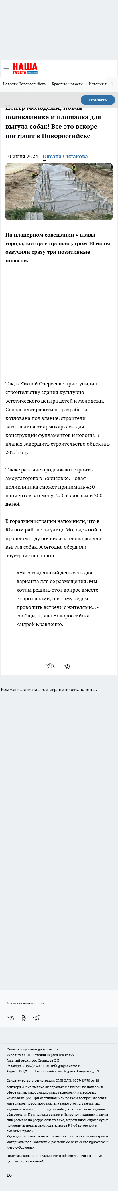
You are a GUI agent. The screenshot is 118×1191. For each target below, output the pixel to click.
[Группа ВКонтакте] (11, 1017)
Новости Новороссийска (24, 83)
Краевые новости (67, 83)
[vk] (51, 666)
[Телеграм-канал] (36, 1017)
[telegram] (69, 666)
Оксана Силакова (65, 156)
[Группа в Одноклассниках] (23, 1017)
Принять (98, 100)
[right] (112, 84)
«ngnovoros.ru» (46, 1049)
